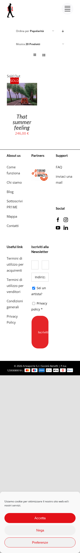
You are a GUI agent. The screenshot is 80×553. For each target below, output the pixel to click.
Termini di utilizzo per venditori (15, 285)
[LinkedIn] (66, 228)
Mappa (12, 216)
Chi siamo (15, 182)
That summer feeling (22, 122)
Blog (10, 191)
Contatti (13, 225)
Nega (40, 530)
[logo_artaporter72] (11, 4)
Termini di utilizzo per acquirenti (15, 264)
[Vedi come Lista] (43, 55)
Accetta (40, 518)
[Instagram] (66, 220)
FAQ (59, 167)
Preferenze (40, 542)
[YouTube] (58, 228)
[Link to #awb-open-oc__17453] (67, 9)
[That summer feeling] (22, 82)
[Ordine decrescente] (63, 31)
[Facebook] (58, 220)
